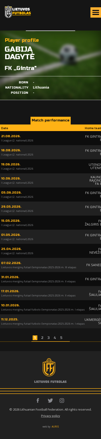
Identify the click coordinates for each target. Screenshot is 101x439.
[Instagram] (62, 400)
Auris (55, 426)
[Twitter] (51, 400)
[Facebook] (39, 400)
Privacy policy (50, 416)
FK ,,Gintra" (21, 68)
